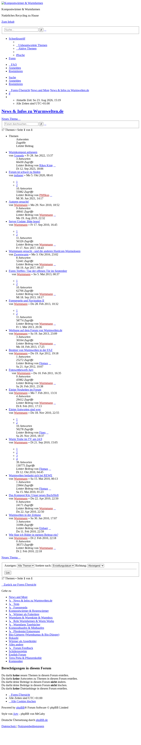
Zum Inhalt (7, 21)
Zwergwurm (21, 254)
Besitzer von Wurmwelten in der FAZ (31, 350)
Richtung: (81, 565)
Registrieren (16, 84)
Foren (12, 58)
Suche (12, 77)
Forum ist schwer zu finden (24, 172)
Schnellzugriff (17, 38)
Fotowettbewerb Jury (21, 369)
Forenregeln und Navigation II (26, 300)
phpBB (20, 707)
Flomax (43, 363)
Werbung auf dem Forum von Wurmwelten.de (35, 330)
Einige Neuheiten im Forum (25, 389)
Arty (15, 713)
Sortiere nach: (43, 565)
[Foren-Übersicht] (22, 3)
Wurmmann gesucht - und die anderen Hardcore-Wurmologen (44, 251)
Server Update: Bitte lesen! (24, 221)
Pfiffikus (44, 195)
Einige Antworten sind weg (25, 409)
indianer (18, 175)
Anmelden (15, 80)
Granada (19, 155)
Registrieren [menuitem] (16, 71)
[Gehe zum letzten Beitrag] (54, 165)
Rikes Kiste (46, 165)
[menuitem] (31, 45)
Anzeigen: (10, 565)
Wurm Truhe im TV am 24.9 (25, 439)
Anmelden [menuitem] (15, 67)
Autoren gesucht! (19, 201)
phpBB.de (42, 720)
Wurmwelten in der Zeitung (25, 515)
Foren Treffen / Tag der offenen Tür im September (38, 270)
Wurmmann (21, 204)
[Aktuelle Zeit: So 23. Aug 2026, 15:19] (10, 96)
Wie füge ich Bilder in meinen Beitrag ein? (33, 534)
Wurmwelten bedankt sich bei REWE (30, 475)
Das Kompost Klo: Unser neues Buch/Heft (34, 495)
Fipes (42, 432)
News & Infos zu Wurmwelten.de (32, 111)
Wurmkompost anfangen (23, 152)
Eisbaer (43, 528)
